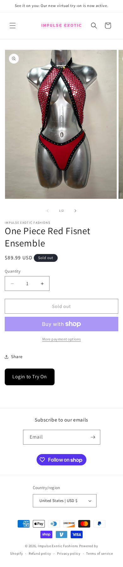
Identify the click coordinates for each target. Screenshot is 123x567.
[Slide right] (75, 211)
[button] (13, 25)
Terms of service (99, 553)
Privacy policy (68, 553)
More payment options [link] (61, 339)
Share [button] (17, 356)
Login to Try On (29, 376)
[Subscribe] (93, 437)
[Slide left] (48, 211)
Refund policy (40, 553)
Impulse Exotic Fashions (58, 546)
